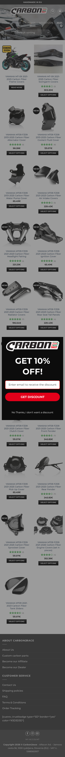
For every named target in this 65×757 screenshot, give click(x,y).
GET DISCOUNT (32, 397)
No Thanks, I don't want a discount (32, 412)
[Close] (59, 340)
